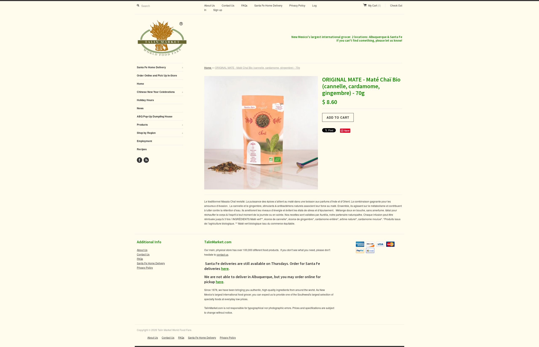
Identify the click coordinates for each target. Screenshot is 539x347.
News (140, 108)
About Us (209, 5)
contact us (222, 254)
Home (140, 83)
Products (160, 124)
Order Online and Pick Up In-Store (157, 75)
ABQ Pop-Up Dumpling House (154, 116)
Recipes (142, 149)
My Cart (374, 5)
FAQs (244, 5)
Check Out (396, 5)
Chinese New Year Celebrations (160, 92)
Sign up (217, 10)
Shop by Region (160, 133)
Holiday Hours (145, 100)
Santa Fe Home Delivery (268, 5)
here (225, 268)
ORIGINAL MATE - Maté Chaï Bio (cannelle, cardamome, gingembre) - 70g (257, 67)
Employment (144, 141)
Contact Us (228, 5)
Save (347, 130)
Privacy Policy (297, 5)
